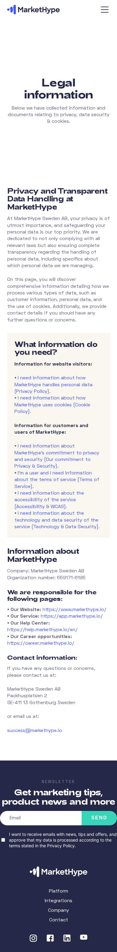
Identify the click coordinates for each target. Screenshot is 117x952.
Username (10, 763)
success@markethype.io (34, 731)
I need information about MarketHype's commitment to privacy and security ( (56, 453)
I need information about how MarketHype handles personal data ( (53, 385)
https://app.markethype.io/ (72, 616)
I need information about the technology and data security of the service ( (56, 520)
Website (8, 763)
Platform (58, 891)
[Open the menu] (105, 9)
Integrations (58, 901)
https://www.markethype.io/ (74, 610)
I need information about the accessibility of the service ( (49, 500)
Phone (6, 763)
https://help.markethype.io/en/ (42, 630)
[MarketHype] (40, 9)
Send (99, 817)
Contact (58, 920)
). (48, 392)
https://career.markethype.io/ (40, 643)
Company (58, 910)
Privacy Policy (61, 845)
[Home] (58, 871)
